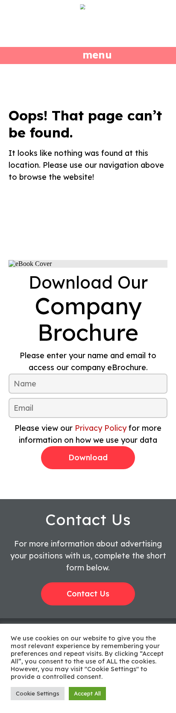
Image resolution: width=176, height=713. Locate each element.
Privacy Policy (100, 428)
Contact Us (88, 594)
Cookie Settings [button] (37, 693)
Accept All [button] (87, 693)
